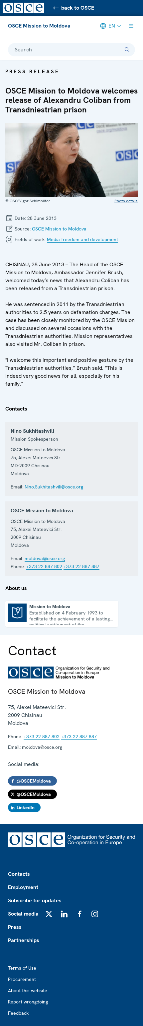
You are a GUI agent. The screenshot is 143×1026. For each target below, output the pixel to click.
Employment (23, 887)
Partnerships (23, 940)
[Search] (127, 49)
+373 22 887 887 (81, 566)
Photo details (126, 201)
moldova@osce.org (45, 558)
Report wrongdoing (28, 1002)
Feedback (18, 1013)
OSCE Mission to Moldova (39, 25)
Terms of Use (22, 968)
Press (15, 927)
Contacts (19, 873)
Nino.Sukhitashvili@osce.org (54, 487)
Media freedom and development (82, 239)
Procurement (22, 979)
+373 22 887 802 (44, 566)
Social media (23, 913)
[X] (49, 914)
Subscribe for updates (35, 900)
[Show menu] (131, 25)
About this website (27, 991)
